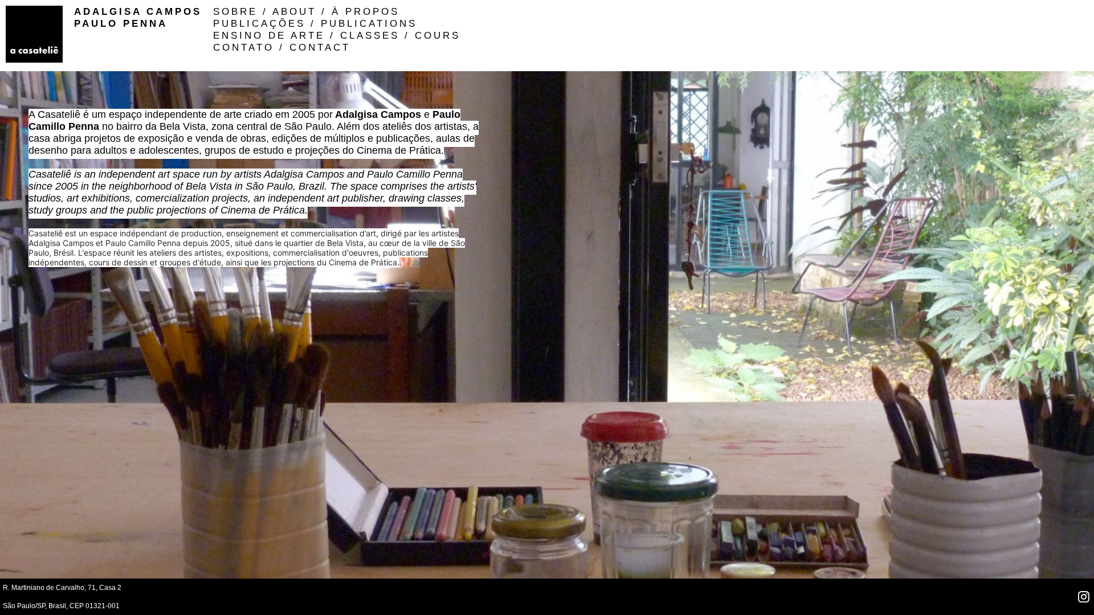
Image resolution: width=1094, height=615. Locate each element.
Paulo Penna (121, 23)
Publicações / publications (315, 23)
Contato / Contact (281, 47)
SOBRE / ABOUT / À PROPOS (306, 11)
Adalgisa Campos (138, 11)
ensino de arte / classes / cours (336, 35)
